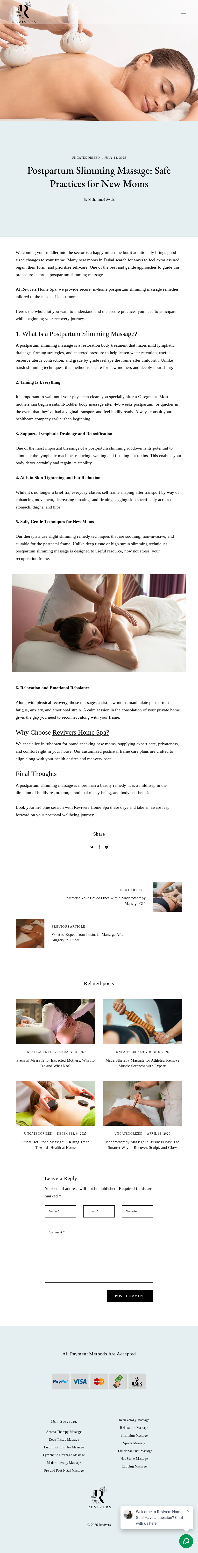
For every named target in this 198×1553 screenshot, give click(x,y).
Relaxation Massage (134, 1428)
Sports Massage (134, 1443)
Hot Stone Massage (134, 1458)
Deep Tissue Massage (64, 1439)
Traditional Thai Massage (134, 1451)
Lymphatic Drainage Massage (64, 1455)
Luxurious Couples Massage (64, 1447)
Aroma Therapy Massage (64, 1432)
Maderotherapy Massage (64, 1463)
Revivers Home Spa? (80, 732)
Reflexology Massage (134, 1420)
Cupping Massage (134, 1466)
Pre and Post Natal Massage (64, 1470)
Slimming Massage (134, 1435)
